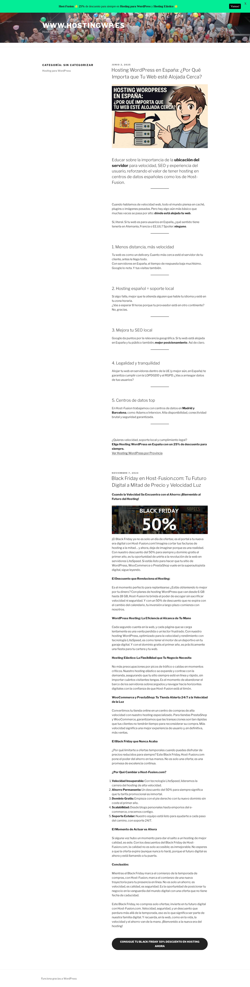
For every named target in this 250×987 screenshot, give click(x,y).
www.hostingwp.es (83, 25)
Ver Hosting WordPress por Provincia (137, 453)
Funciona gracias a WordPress (59, 978)
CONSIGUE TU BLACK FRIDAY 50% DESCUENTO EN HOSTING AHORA (159, 943)
